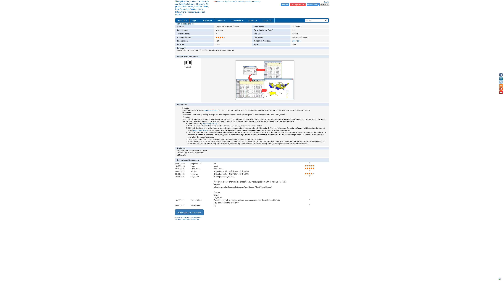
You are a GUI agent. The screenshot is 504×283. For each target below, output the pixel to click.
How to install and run (186, 23)
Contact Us (267, 20)
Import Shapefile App (210, 110)
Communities (236, 20)
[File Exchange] (501, 89)
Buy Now (285, 5)
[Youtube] (501, 92)
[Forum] (501, 85)
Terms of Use (195, 219)
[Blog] (501, 82)
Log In (326, 2)
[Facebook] (501, 75)
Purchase (207, 20)
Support (220, 20)
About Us (252, 20)
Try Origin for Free (297, 5)
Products (181, 20)
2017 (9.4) (296, 40)
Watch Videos (312, 5)
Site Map (178, 219)
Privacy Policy (186, 219)
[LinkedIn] (501, 78)
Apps (194, 20)
